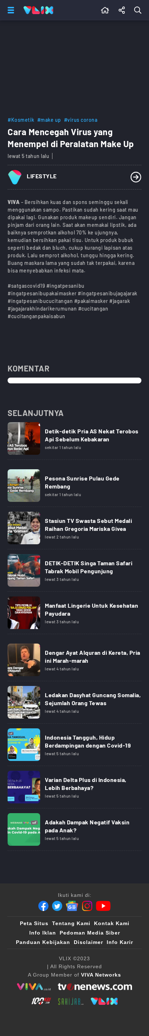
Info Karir (120, 942)
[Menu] (9, 10)
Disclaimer (88, 942)
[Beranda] (105, 10)
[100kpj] (41, 1001)
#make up (49, 120)
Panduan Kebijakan (43, 942)
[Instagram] (87, 906)
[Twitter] (57, 906)
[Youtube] (103, 906)
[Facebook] (43, 906)
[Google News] (72, 906)
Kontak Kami (111, 923)
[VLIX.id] (104, 1001)
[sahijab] (71, 1001)
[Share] (122, 10)
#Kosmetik (21, 120)
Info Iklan (42, 933)
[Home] (38, 10)
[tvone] (95, 986)
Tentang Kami (71, 923)
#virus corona (81, 120)
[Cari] (139, 10)
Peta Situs (34, 923)
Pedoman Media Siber (90, 933)
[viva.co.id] (34, 986)
